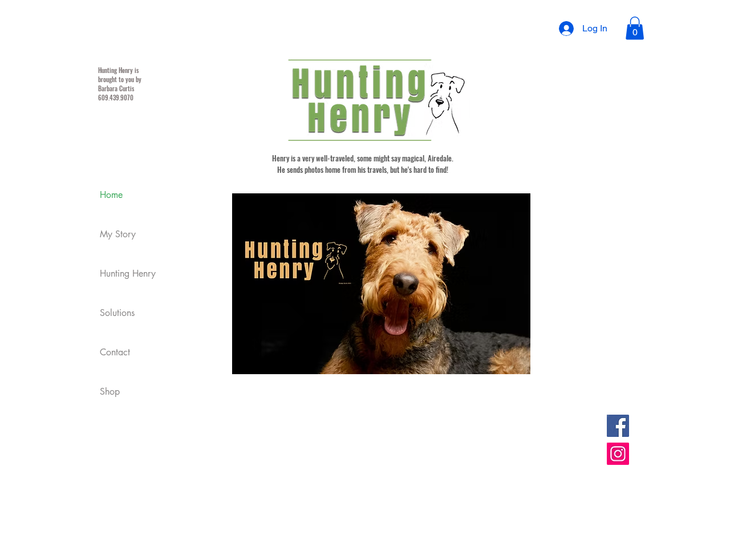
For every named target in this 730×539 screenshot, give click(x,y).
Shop (110, 392)
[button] (634, 28)
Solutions (117, 313)
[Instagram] (618, 454)
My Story (118, 234)
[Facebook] (618, 426)
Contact (115, 352)
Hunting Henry (128, 273)
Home (111, 195)
